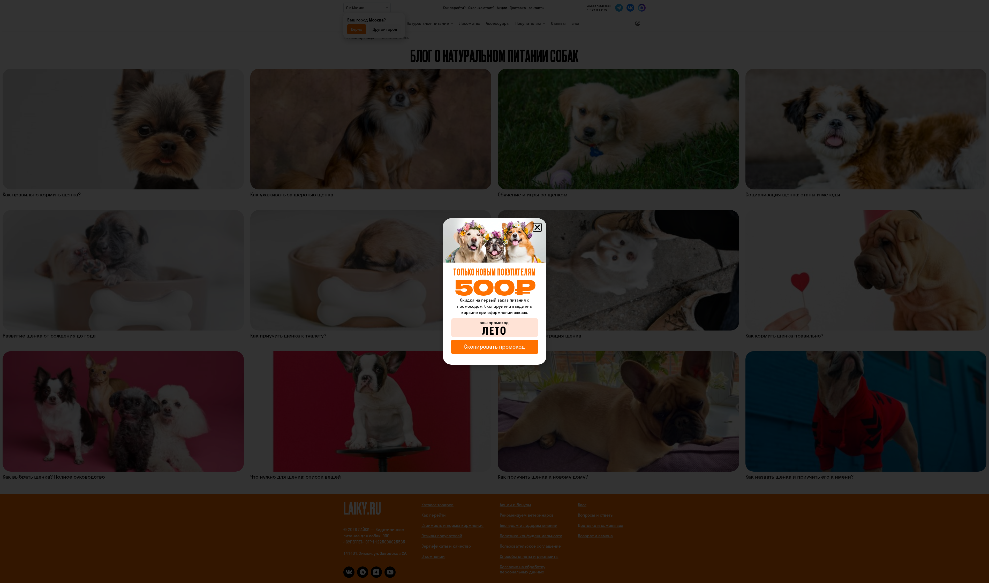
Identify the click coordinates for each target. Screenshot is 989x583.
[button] (537, 227)
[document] (494, 291)
